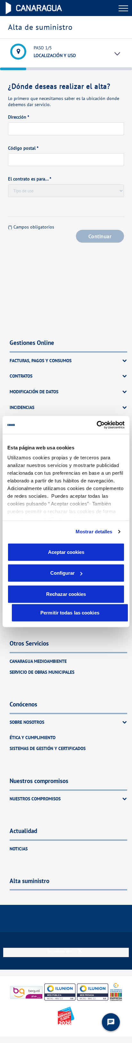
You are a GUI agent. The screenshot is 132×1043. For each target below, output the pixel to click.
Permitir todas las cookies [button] (69, 612)
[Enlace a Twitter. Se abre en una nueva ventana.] (80, 951)
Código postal (23, 148)
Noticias (19, 849)
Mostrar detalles (94, 531)
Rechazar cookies (66, 594)
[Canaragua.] (33, 8)
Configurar (62, 573)
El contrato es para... (29, 179)
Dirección (18, 117)
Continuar (99, 236)
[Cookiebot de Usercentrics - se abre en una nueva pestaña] (97, 425)
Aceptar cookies (66, 552)
